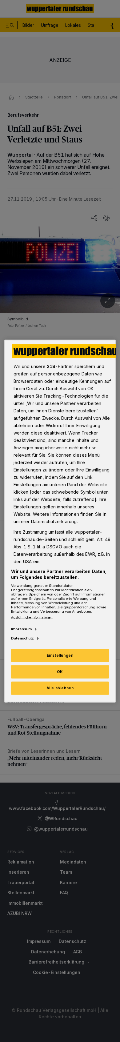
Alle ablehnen (60, 688)
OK (60, 671)
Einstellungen (60, 655)
